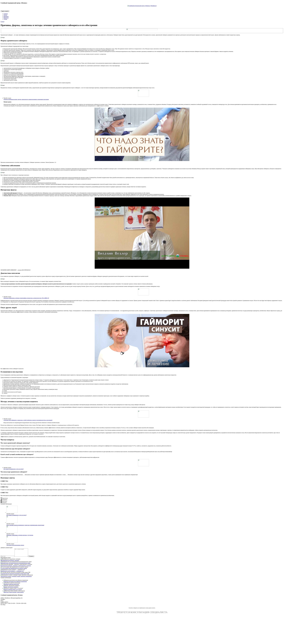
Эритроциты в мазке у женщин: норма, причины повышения (16, 576)
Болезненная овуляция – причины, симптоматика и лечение (16, 565)
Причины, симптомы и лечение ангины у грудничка (20, 535)
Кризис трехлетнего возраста (11, 586)
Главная (6, 13)
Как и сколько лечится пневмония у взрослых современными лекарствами (25, 525)
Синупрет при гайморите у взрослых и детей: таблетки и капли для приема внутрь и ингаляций (28, 420)
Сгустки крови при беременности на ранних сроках (14, 568)
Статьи (5, 19)
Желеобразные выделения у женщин (10, 560)
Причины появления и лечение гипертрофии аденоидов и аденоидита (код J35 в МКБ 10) (26, 298)
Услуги (5, 15)
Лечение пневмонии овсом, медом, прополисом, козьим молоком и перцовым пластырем (26, 99)
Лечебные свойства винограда (11, 584)
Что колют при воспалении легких (15, 545)
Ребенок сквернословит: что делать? (13, 589)
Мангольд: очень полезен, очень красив (14, 592)
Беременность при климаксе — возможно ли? (12, 571)
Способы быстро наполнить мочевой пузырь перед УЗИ (15, 573)
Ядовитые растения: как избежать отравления (15, 581)
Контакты (6, 16)
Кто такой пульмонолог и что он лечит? (14, 469)
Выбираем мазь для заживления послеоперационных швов (15, 563)
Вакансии (6, 17)
